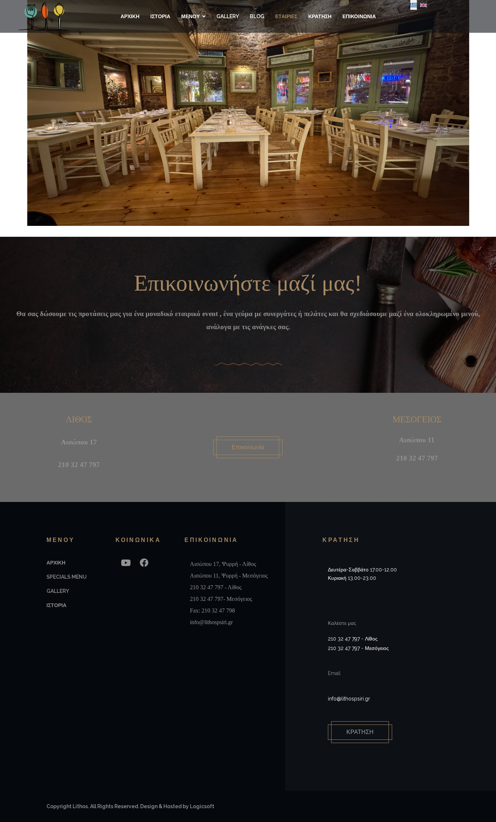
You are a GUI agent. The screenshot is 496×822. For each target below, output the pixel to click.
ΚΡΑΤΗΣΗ (320, 16)
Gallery (227, 16)
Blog (257, 16)
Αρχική (55, 563)
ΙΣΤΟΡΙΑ (160, 16)
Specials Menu (66, 577)
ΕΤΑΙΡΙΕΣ (286, 16)
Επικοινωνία (248, 447)
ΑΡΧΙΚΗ (130, 16)
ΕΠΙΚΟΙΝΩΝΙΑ (359, 16)
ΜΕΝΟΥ (190, 16)
